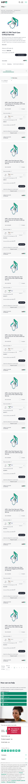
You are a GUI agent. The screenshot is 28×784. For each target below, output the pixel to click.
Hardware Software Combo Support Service (7, 11)
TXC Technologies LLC (11, 119)
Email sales (4, 742)
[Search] (19, 2)
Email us (6, 700)
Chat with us (9, 63)
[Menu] (26, 2)
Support (3, 759)
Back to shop (3, 10)
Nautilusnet (9, 294)
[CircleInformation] (12, 48)
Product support (7, 697)
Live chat (6, 693)
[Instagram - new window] (8, 751)
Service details (4, 60)
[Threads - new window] (11, 751)
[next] (26, 667)
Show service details (6, 113)
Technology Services (17, 10)
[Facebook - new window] (14, 751)
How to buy (6, 704)
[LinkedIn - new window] (2, 751)
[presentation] (26, 71)
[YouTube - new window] (16, 751)
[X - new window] (5, 751)
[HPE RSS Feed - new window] (19, 751)
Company (3, 755)
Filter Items (14, 78)
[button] (26, 764)
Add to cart (21, 128)
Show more (4, 44)
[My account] (22, 2)
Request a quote (13, 132)
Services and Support (9, 10)
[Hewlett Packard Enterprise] (4, 2)
